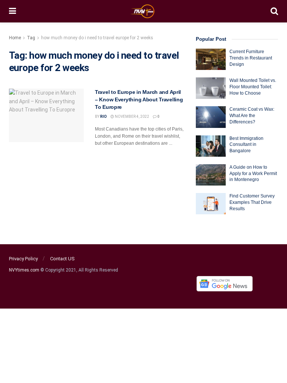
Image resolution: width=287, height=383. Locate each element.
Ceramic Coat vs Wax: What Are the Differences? (251, 116)
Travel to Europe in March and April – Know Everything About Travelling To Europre (139, 99)
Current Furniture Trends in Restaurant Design (250, 58)
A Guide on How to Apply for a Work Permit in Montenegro (253, 174)
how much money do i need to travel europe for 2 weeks (97, 37)
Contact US (62, 258)
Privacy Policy (23, 258)
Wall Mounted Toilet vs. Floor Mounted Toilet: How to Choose (252, 87)
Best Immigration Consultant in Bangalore (246, 145)
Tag (31, 37)
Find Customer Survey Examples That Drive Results (252, 202)
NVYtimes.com (24, 270)
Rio (103, 116)
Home (15, 37)
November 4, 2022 (131, 116)
